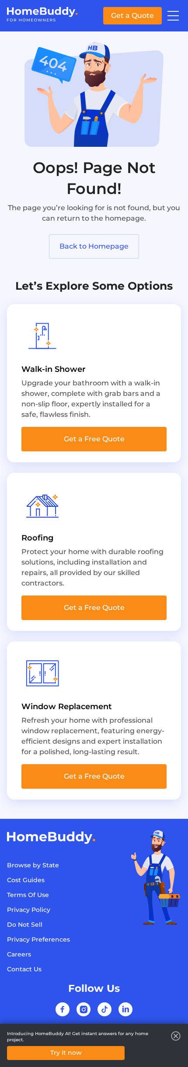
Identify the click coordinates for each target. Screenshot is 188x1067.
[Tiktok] (104, 1009)
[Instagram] (84, 1009)
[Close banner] (176, 1036)
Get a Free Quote (94, 439)
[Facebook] (63, 1009)
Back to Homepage (94, 246)
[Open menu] (173, 15)
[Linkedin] (125, 1009)
